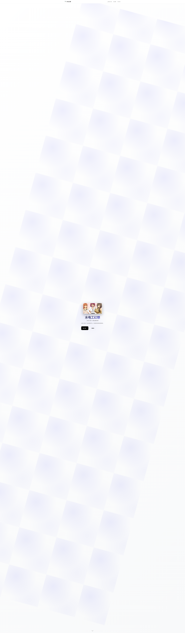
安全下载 (119, 1)
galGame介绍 (110, 1)
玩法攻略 (114, 1)
